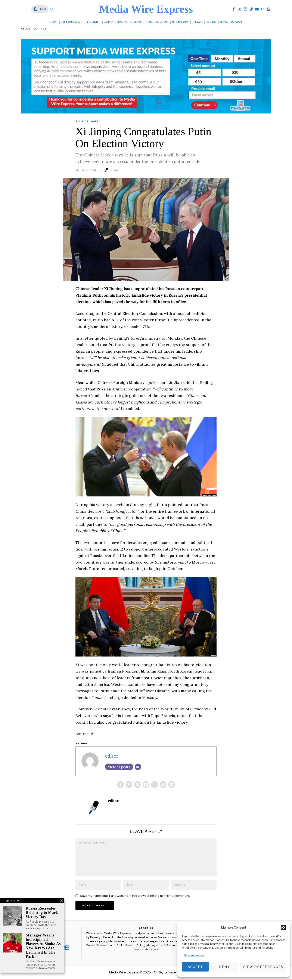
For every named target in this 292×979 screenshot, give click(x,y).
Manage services (194, 955)
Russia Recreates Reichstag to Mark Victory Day (42, 912)
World (95, 121)
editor (115, 170)
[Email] (138, 767)
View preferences (263, 967)
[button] (283, 927)
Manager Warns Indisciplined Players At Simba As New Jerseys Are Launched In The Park (43, 945)
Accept (195, 967)
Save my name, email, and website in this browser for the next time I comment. (135, 895)
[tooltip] (233, 9)
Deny (224, 967)
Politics (81, 121)
